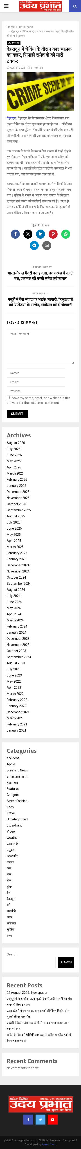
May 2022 (14, 681)
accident (13, 758)
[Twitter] (40, 1120)
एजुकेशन (11, 850)
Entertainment (17, 776)
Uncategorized (17, 819)
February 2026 (17, 479)
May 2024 (14, 608)
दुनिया (10, 886)
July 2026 (13, 449)
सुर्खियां (10, 929)
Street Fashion (17, 801)
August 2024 (16, 589)
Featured (13, 788)
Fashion (12, 782)
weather (13, 837)
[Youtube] (53, 1120)
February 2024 (17, 626)
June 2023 (14, 675)
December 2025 (18, 492)
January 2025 (16, 559)
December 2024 (18, 565)
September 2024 (19, 583)
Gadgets (13, 795)
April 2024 (14, 614)
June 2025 (14, 528)
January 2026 (16, 485)
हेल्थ (9, 935)
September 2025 (19, 510)
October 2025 (16, 504)
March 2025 (15, 547)
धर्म (8, 905)
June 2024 (14, 602)
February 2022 (17, 700)
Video (11, 831)
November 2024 (18, 571)
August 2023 (16, 663)
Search (12, 954)
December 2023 (18, 638)
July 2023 (13, 669)
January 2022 (16, 706)
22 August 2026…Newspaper (27, 992)
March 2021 (15, 718)
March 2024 (15, 620)
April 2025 (14, 541)
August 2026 (16, 443)
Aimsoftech (49, 1144)
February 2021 (17, 724)
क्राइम (10, 862)
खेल (9, 868)
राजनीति (11, 911)
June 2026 (14, 455)
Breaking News (17, 770)
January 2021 (16, 730)
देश (8, 892)
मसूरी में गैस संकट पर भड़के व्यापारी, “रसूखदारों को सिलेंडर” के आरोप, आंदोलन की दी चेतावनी (40, 302)
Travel (11, 813)
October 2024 (16, 577)
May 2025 (14, 534)
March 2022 (15, 694)
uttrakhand (13, 42)
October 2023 (16, 651)
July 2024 (13, 596)
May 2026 (14, 461)
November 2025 (18, 498)
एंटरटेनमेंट (12, 856)
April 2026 (14, 467)
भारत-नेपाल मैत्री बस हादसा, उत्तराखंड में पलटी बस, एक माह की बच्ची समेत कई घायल (41, 276)
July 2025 (13, 522)
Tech (10, 807)
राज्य (9, 917)
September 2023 (19, 657)
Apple (11, 764)
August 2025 (16, 516)
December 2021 (18, 712)
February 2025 (17, 553)
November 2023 (18, 645)
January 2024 (16, 632)
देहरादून (11, 899)
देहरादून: (12, 118)
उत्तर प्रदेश (13, 844)
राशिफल (11, 923)
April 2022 (14, 687)
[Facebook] (28, 1120)
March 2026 (15, 473)
